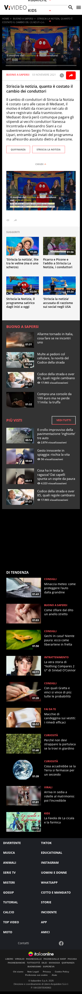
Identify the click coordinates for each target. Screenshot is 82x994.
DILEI (44, 963)
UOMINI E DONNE (54, 872)
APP (44, 922)
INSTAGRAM (50, 863)
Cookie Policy (62, 971)
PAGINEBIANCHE (16, 963)
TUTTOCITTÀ (33, 963)
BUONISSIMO (34, 967)
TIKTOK (46, 843)
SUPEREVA (48, 967)
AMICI (45, 932)
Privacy (47, 971)
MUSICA (9, 853)
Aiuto (54, 975)
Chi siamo (18, 971)
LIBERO (9, 959)
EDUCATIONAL (51, 853)
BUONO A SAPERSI (23, 18)
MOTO (7, 932)
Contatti (23, 943)
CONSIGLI (50, 579)
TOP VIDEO (11, 922)
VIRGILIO (19, 959)
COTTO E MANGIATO (56, 892)
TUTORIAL (10, 902)
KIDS (47, 813)
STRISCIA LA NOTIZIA (49, 149)
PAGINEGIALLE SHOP (55, 959)
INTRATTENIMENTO (56, 657)
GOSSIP (8, 892)
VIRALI (48, 787)
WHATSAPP (49, 882)
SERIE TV (9, 872)
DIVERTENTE (12, 843)
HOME (5, 18)
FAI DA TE (50, 709)
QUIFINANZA (18, 149)
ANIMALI (9, 863)
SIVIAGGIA (54, 963)
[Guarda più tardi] (62, 75)
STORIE (46, 902)
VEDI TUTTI (63, 420)
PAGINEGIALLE (34, 959)
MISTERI (9, 882)
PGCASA (72, 959)
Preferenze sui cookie (36, 975)
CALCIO (8, 912)
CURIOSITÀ (51, 735)
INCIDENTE (49, 912)
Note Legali (33, 971)
